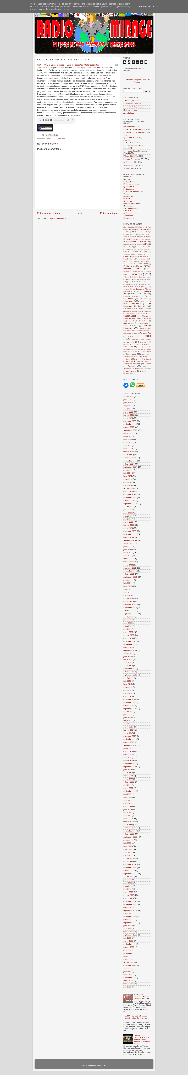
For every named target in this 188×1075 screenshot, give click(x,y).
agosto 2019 (128, 654)
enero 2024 (128, 491)
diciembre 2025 (129, 421)
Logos (142, 301)
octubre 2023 (128, 501)
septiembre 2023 (130, 504)
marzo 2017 (128, 727)
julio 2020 (127, 620)
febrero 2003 (128, 858)
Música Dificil (128, 156)
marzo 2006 (128, 788)
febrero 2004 (128, 822)
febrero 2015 (128, 761)
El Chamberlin (129, 182)
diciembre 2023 (129, 494)
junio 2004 (127, 810)
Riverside (135, 339)
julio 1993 (127, 972)
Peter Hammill (131, 330)
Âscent (148, 237)
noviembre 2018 (130, 669)
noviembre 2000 (130, 916)
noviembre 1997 (130, 953)
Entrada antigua (109, 213)
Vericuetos (127, 168)
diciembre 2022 (129, 531)
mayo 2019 (127, 660)
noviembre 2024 (130, 461)
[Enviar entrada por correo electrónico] (42, 135)
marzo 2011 (128, 776)
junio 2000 (127, 926)
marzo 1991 (128, 981)
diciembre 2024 (129, 458)
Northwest (145, 321)
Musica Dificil (129, 316)
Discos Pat (127, 179)
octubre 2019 (128, 647)
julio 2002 (127, 880)
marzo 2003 (128, 855)
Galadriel (126, 277)
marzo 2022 (128, 559)
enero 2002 (128, 898)
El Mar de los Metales (132, 129)
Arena (132, 237)
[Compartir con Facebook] (54, 135)
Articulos (140, 237)
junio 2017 (127, 718)
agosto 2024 (128, 470)
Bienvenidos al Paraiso (136, 241)
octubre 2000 (128, 920)
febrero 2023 (128, 525)
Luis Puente (127, 308)
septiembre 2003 (130, 837)
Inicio (80, 213)
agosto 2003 (128, 840)
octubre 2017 (128, 706)
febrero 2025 (128, 452)
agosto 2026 (128, 397)
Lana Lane (135, 296)
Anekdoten (139, 234)
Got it (155, 6)
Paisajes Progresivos (132, 159)
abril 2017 (127, 724)
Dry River (144, 261)
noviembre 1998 (130, 944)
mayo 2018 (127, 687)
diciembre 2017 (129, 699)
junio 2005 (127, 797)
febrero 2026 (128, 415)
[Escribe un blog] (49, 135)
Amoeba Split (147, 232)
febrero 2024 (128, 488)
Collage (145, 251)
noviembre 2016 (130, 739)
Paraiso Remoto (145, 328)
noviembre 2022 (130, 534)
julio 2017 (127, 715)
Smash (139, 347)
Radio (147, 335)
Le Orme (143, 298)
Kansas (148, 282)
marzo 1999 (128, 941)
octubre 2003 (128, 834)
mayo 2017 (127, 721)
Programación (140, 80)
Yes (132, 373)
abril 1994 (127, 968)
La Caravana (59, 139)
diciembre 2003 (129, 828)
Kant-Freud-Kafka (131, 284)
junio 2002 (127, 883)
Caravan (128, 249)
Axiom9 (148, 239)
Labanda (126, 296)
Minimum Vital (136, 311)
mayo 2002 (127, 886)
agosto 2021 (128, 580)
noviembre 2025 (130, 424)
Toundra (145, 361)
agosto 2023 (128, 507)
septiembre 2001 (130, 910)
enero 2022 (128, 565)
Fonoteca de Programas (133, 107)
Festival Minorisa (137, 271)
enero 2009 (128, 779)
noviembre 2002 (130, 868)
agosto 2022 (128, 543)
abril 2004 (127, 816)
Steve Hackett (134, 351)
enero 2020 (128, 638)
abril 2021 (127, 592)
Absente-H (142, 227)
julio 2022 (127, 546)
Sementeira (144, 344)
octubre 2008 (128, 782)
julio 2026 (127, 400)
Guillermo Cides (137, 277)
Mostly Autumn (143, 313)
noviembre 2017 (130, 702)
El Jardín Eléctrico (142, 264)
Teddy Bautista (143, 356)
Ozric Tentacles (129, 326)
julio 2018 (127, 681)
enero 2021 (128, 602)
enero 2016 (128, 751)
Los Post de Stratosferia (133, 146)
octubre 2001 (128, 907)
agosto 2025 (128, 433)
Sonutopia (140, 349)
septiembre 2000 (130, 923)
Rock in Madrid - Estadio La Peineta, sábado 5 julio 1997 (142, 996)
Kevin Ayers (140, 286)
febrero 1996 (128, 962)
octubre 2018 (128, 672)
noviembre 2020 (130, 608)
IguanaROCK (129, 137)
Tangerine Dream (129, 356)
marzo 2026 (128, 412)
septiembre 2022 (130, 540)
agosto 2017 (128, 712)
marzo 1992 (128, 975)
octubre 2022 (128, 537)
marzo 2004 (128, 819)
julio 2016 (127, 748)
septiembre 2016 (130, 745)
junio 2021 (127, 586)
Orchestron (127, 199)
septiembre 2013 (130, 767)
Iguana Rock (131, 279)
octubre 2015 (128, 754)
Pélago (126, 194)
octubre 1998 (128, 947)
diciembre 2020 (129, 605)
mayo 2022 (127, 553)
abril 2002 (127, 889)
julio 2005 (127, 794)
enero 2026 (128, 418)
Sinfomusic (127, 211)
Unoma (148, 368)
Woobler (126, 373)
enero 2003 (128, 862)
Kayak (143, 284)
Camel (131, 247)
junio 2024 (127, 476)
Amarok (137, 232)
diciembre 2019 (129, 641)
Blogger (102, 1065)
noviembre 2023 (130, 498)
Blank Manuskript (128, 244)
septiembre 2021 (130, 577)
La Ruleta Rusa (139, 294)
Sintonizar (129, 80)
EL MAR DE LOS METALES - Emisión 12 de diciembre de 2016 (135, 1018)
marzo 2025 (128, 449)
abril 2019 (127, 663)
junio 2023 (127, 513)
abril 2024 (127, 482)
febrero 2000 (128, 932)
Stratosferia (128, 216)
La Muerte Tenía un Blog (133, 191)
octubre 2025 (128, 427)
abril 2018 (127, 690)
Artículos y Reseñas (131, 101)
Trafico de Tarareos (131, 364)
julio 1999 (127, 938)
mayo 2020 (127, 626)
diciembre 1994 (129, 965)
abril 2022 (127, 556)
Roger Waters (144, 342)
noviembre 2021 (130, 571)
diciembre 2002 (129, 864)
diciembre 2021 (129, 568)
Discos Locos (142, 259)
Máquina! (140, 308)
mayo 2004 (127, 813)
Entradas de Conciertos (132, 104)
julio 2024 (127, 473)
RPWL (137, 344)
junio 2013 (127, 770)
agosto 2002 (128, 877)
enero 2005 (128, 806)
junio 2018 (127, 684)
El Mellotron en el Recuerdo (134, 132)
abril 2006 (127, 785)
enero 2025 (128, 455)
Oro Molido (127, 201)
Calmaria (127, 126)
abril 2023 (127, 519)
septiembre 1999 (130, 935)
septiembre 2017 (130, 709)
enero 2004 (128, 825)
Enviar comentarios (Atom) (59, 218)
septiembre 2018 (130, 675)
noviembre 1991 (130, 978)
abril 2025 (127, 446)
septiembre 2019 (130, 650)
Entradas (139, 269)
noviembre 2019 (130, 644)
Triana (145, 366)
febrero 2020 (128, 635)
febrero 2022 (128, 562)
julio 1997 (127, 956)
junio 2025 (127, 439)
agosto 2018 (128, 678)
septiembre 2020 (130, 614)
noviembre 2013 (130, 764)
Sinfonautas (128, 162)
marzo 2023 (128, 522)
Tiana (138, 361)
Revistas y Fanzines (131, 204)
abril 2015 (127, 758)
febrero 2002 (128, 895)
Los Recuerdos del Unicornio (135, 151)
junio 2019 (127, 657)
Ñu (136, 323)
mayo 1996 (127, 959)
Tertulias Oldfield (130, 359)
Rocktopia (130, 342)
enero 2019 (128, 666)
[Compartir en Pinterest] (57, 135)
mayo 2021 (127, 589)
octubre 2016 (128, 742)
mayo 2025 (127, 442)
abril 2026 (127, 409)
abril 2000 (127, 929)
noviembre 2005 (130, 791)
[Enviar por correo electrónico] (47, 135)
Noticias (126, 323)
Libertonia (127, 141)
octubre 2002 (128, 871)
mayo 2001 (127, 913)
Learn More (144, 6)
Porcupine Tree (145, 333)
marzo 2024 (128, 485)
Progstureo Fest (132, 336)
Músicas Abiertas (144, 318)
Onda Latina (128, 196)
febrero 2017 (128, 730)
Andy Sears (129, 234)
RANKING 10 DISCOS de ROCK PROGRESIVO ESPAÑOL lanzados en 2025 (142, 1039)
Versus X (145, 371)
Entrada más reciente (49, 213)
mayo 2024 (127, 479)
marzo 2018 (128, 693)
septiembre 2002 (130, 874)
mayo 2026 (127, 406)
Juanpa (141, 282)
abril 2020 (127, 629)
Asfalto (128, 239)
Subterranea (128, 165)
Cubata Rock (128, 256)
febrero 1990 (128, 984)
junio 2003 (127, 846)
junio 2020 (127, 623)
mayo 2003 (127, 849)
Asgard (136, 239)
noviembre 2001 (130, 904)
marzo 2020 (128, 632)
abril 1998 (127, 950)
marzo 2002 (128, 892)
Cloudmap (135, 251)
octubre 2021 (128, 574)
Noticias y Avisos (130, 110)
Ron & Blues (127, 344)
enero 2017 (128, 733)
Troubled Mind (138, 368)
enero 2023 (128, 528)
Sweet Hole (145, 354)
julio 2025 (127, 436)
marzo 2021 (128, 595)
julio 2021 (127, 583)
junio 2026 (127, 403)
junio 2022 (127, 550)
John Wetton (132, 282)
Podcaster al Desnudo (130, 333)
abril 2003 (127, 852)
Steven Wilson (146, 351)
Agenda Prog (128, 113)
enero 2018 (128, 696)
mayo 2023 (127, 516)
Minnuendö (147, 311)
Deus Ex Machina (129, 259)
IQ (143, 279)
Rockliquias (128, 206)
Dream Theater (133, 261)
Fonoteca (49, 139)
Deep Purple (144, 256)
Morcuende (130, 313)
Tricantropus (127, 368)
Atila (142, 239)
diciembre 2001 (129, 901)
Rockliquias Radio (130, 208)
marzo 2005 (128, 803)
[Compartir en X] (52, 135)
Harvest (148, 277)
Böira (138, 244)
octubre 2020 (128, 611)
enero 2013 (128, 773)
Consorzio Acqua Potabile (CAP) (135, 254)
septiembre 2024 (130, 467)
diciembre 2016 (129, 736)
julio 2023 (127, 510)
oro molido (144, 323)
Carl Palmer (137, 249)
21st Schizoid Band (129, 227)
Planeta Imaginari (143, 330)
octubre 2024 (128, 464)
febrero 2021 (128, 598)
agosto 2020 (128, 617)
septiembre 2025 (130, 430)
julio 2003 (127, 843)
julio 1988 (127, 987)
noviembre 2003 (130, 831)
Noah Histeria (132, 321)
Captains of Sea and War (143, 247)
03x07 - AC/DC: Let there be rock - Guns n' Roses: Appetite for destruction (68, 65)
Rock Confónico (146, 339)
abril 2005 (127, 800)
